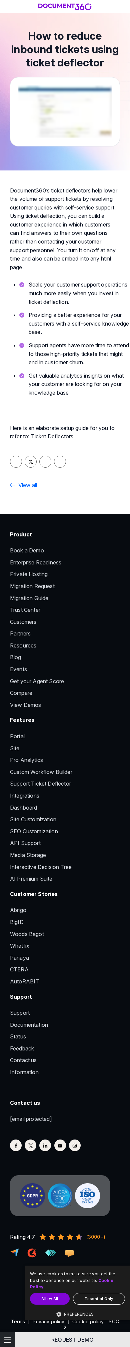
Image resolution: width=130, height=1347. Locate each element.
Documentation (29, 1024)
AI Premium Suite (31, 878)
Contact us (23, 1060)
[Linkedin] (45, 1145)
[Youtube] (60, 1145)
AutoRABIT (24, 981)
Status (18, 1036)
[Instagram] (75, 1145)
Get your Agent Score (37, 681)
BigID (17, 922)
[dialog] (77, 1293)
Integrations (24, 795)
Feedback (22, 1048)
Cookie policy (88, 1321)
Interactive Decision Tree (41, 867)
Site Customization (33, 819)
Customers (23, 621)
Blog (15, 657)
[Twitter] (30, 1145)
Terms (18, 1321)
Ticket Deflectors (52, 436)
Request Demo (72, 1339)
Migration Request (32, 586)
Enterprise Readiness (35, 562)
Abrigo (18, 910)
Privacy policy (48, 1321)
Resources (23, 645)
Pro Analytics (26, 760)
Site (15, 748)
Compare (21, 693)
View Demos (25, 705)
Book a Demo (27, 550)
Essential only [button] (99, 1298)
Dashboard (23, 807)
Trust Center (25, 609)
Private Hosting (29, 574)
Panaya (19, 957)
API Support (25, 843)
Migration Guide (29, 598)
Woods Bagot (27, 934)
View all (27, 485)
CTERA (19, 969)
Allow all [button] (49, 1298)
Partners (20, 633)
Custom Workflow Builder (41, 772)
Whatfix (19, 945)
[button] (77, 1314)
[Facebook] (16, 1145)
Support (20, 1012)
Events (18, 669)
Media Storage (28, 855)
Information (24, 1072)
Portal (17, 736)
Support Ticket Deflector (40, 783)
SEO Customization (34, 831)
